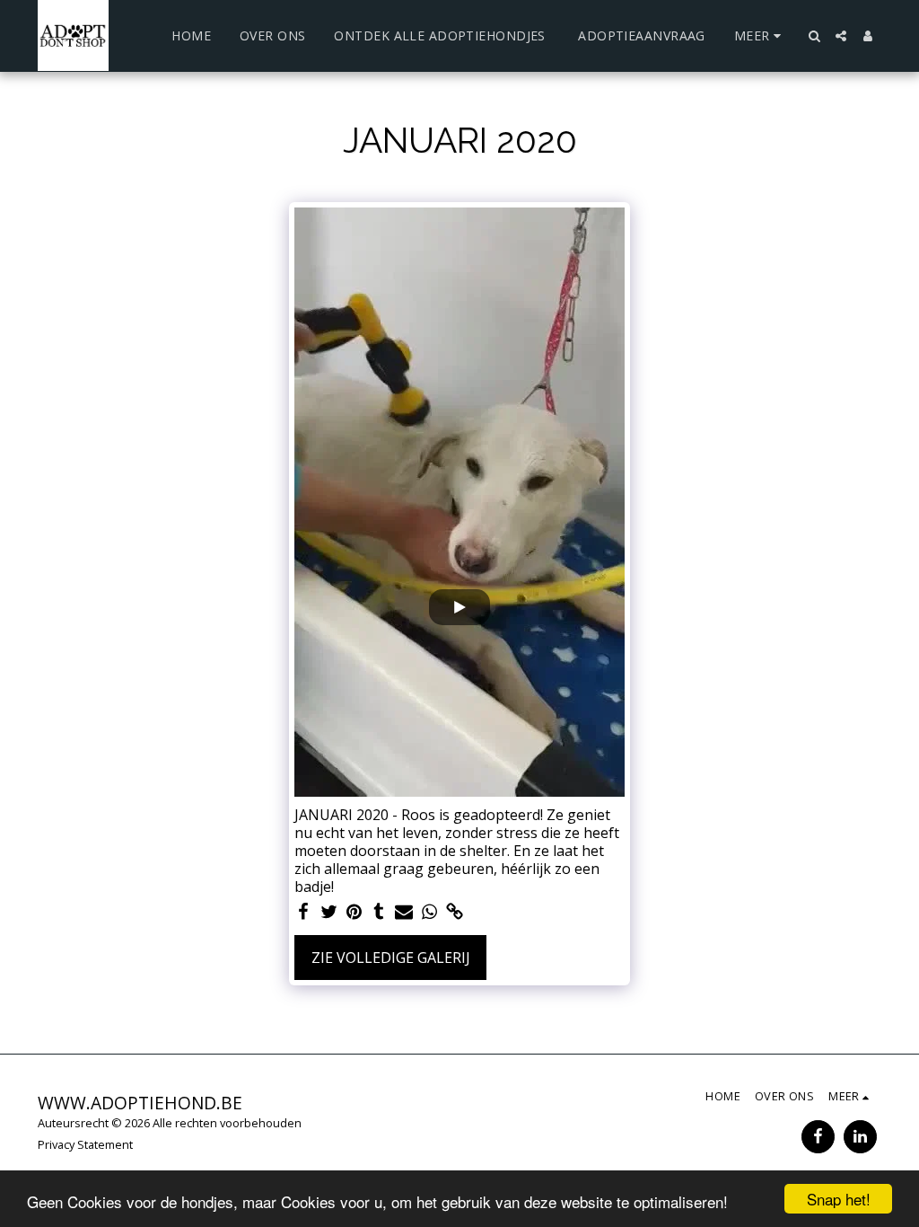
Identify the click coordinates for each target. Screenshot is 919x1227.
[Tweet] (328, 912)
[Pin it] (354, 912)
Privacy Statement (85, 1144)
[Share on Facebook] (303, 912)
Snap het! (839, 1198)
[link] (454, 912)
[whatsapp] (429, 912)
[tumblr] (379, 912)
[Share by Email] (404, 912)
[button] (814, 36)
